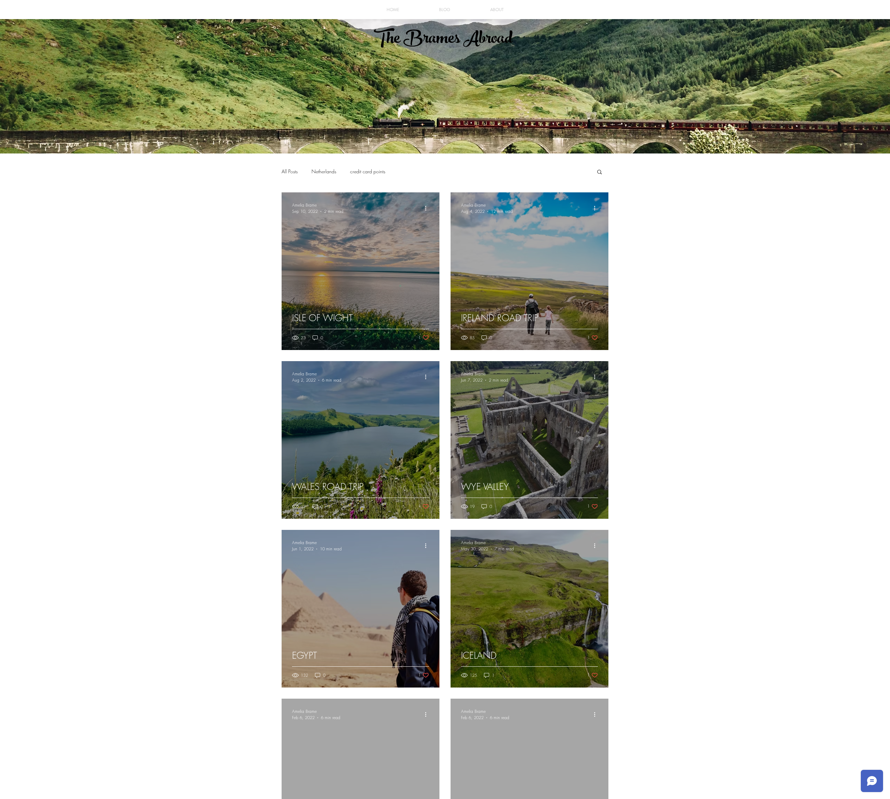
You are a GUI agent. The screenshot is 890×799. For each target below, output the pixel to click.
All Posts (290, 171)
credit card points (367, 171)
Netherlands (324, 171)
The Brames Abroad (443, 40)
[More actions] (428, 208)
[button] (599, 172)
